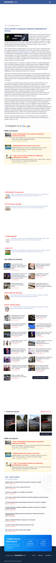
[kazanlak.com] (20, 555)
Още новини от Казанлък (40, 377)
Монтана (14, 561)
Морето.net (10, 561)
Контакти (48, 555)
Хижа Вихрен (19, 561)
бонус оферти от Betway (23, 52)
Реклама (40, 555)
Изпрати (46, 411)
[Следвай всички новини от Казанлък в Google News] (18, 125)
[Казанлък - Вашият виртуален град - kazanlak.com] (10, 2)
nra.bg (16, 119)
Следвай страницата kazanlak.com (30, 543)
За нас (34, 555)
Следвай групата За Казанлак (43, 543)
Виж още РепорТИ (45, 434)
